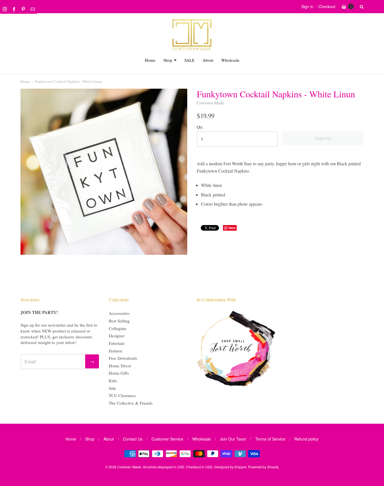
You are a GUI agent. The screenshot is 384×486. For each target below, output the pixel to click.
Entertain (117, 343)
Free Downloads (123, 358)
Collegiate (118, 328)
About (207, 60)
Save (232, 228)
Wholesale (230, 60)
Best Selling (119, 321)
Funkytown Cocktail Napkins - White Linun (68, 81)
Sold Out (323, 138)
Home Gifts (119, 373)
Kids (113, 380)
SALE (189, 60)
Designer (117, 335)
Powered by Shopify (263, 466)
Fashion (115, 351)
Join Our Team (233, 439)
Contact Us (133, 439)
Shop (167, 60)
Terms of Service (270, 439)
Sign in (307, 6)
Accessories (119, 313)
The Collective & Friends (131, 403)
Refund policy (306, 439)
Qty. (200, 127)
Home (150, 60)
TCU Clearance (122, 395)
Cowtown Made (210, 103)
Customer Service (167, 439)
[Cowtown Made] (192, 49)
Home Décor (120, 365)
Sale (112, 388)
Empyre (240, 466)
